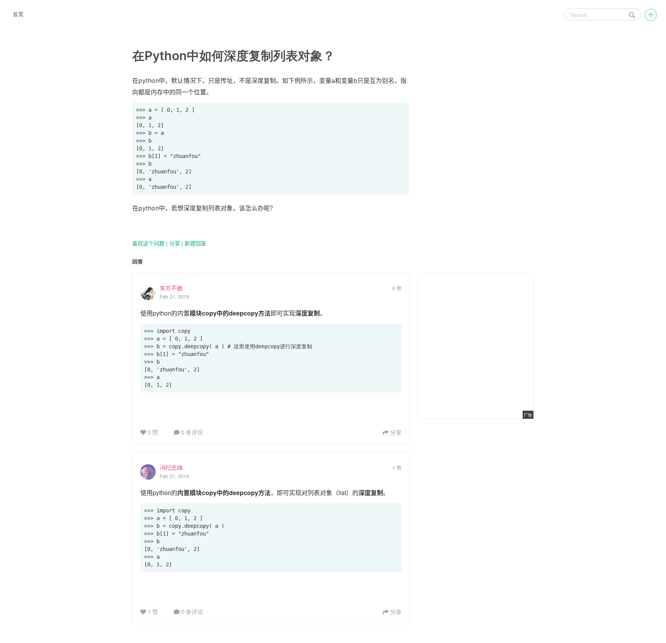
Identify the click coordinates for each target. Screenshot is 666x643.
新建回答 (195, 243)
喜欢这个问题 (148, 243)
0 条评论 (191, 432)
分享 (174, 243)
